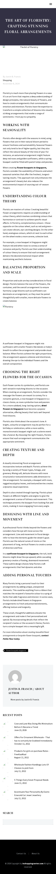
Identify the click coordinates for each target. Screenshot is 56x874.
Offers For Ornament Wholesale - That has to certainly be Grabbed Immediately (33, 739)
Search (50, 822)
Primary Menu (50, 4)
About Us (36, 854)
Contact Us (21, 854)
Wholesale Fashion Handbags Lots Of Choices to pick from (31, 766)
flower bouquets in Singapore (31, 167)
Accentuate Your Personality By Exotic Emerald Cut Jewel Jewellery (31, 793)
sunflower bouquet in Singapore (22, 553)
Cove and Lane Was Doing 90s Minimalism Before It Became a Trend (33, 725)
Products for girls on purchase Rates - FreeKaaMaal (31, 753)
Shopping (7, 80)
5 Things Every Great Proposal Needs (31, 780)
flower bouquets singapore (16, 650)
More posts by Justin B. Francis (25, 699)
